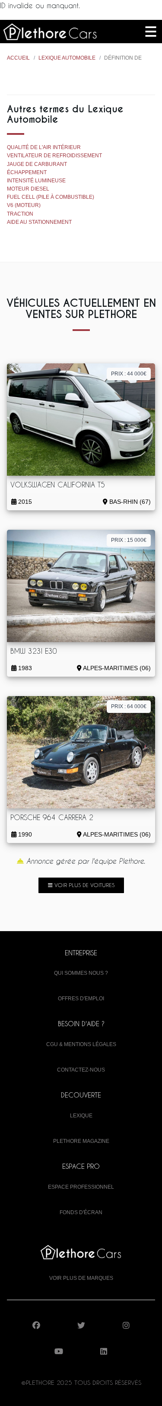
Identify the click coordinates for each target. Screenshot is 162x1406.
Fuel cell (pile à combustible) (50, 197)
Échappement (27, 172)
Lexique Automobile (66, 58)
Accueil (18, 58)
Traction (20, 214)
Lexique (81, 1116)
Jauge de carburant (37, 164)
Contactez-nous (81, 1070)
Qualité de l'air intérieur (44, 147)
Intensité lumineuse (36, 181)
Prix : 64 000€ (128, 706)
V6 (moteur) (24, 205)
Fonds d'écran (81, 1212)
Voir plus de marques (81, 1278)
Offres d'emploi (81, 999)
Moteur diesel (28, 189)
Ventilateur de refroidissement (54, 156)
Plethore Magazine (81, 1141)
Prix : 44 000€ (128, 374)
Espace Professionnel (81, 1187)
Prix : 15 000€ (128, 540)
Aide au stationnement (39, 222)
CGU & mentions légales (81, 1044)
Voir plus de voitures (83, 885)
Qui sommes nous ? (81, 973)
